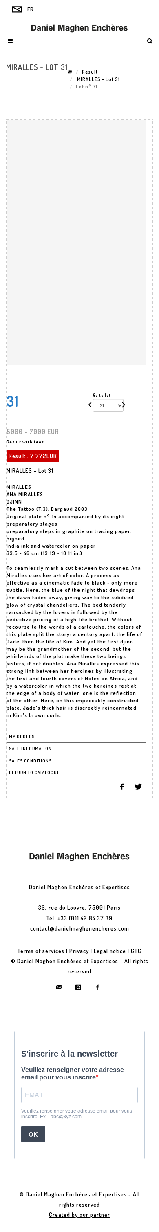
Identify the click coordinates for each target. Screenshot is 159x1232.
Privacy (79, 950)
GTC (136, 950)
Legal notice (110, 950)
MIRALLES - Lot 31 (98, 79)
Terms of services (41, 950)
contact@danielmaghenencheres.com (79, 928)
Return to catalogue (34, 773)
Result (90, 72)
